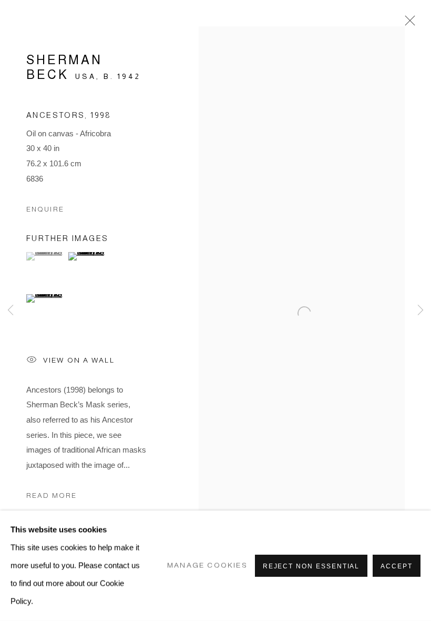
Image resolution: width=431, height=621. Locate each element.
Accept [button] (397, 566)
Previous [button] (10, 310)
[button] (46, 256)
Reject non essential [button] (311, 566)
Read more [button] (51, 495)
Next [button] (420, 310)
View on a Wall (79, 360)
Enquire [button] (45, 209)
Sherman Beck (64, 67)
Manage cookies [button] (207, 565)
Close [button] (407, 24)
